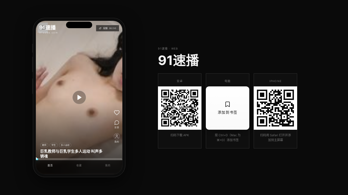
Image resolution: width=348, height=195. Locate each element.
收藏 (79, 165)
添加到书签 (228, 112)
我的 (107, 165)
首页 (50, 165)
